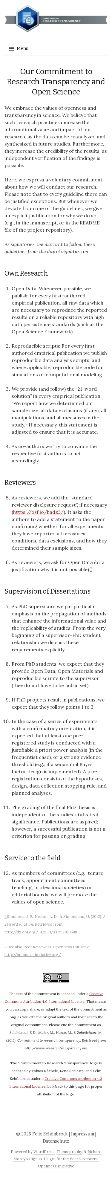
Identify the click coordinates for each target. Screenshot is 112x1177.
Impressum (82, 1134)
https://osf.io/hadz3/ (38, 512)
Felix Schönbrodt (50, 1134)
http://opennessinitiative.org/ (32, 954)
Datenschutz (56, 1141)
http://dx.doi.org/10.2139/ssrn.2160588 (40, 932)
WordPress (44, 1151)
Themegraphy (69, 1151)
